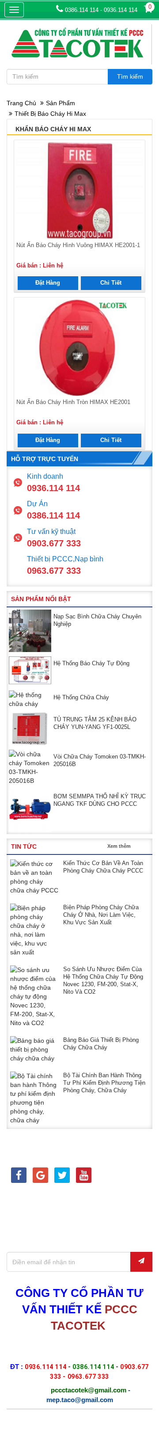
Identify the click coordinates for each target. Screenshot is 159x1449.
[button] (140, 598)
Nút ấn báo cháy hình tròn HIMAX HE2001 (73, 402)
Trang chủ (21, 103)
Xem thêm (119, 846)
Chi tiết (110, 282)
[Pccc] (19, 1176)
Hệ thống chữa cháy (81, 697)
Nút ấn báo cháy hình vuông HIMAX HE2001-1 (78, 245)
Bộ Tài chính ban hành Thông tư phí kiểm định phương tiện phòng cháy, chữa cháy (104, 1083)
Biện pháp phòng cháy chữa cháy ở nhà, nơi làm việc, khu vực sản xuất (101, 915)
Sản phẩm (60, 103)
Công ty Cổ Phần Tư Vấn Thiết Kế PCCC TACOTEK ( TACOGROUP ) (75, 1427)
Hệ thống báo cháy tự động (91, 663)
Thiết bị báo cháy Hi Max (50, 113)
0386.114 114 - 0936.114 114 (100, 10)
